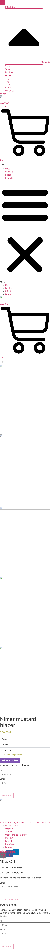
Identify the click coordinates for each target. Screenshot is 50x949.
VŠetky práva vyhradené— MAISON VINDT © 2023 (25, 822)
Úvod (7, 168)
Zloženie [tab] (5, 744)
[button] (25, 231)
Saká (7, 84)
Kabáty (8, 87)
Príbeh (8, 174)
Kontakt (9, 178)
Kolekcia (9, 171)
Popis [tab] (4, 739)
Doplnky (9, 72)
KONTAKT (4, 103)
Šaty (7, 78)
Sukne (8, 66)
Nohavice (9, 90)
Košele (8, 75)
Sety (7, 81)
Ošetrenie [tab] (6, 750)
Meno (2, 770)
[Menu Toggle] (2, 2)
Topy (7, 69)
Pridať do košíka (10, 760)
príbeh (3, 93)
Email (2, 779)
